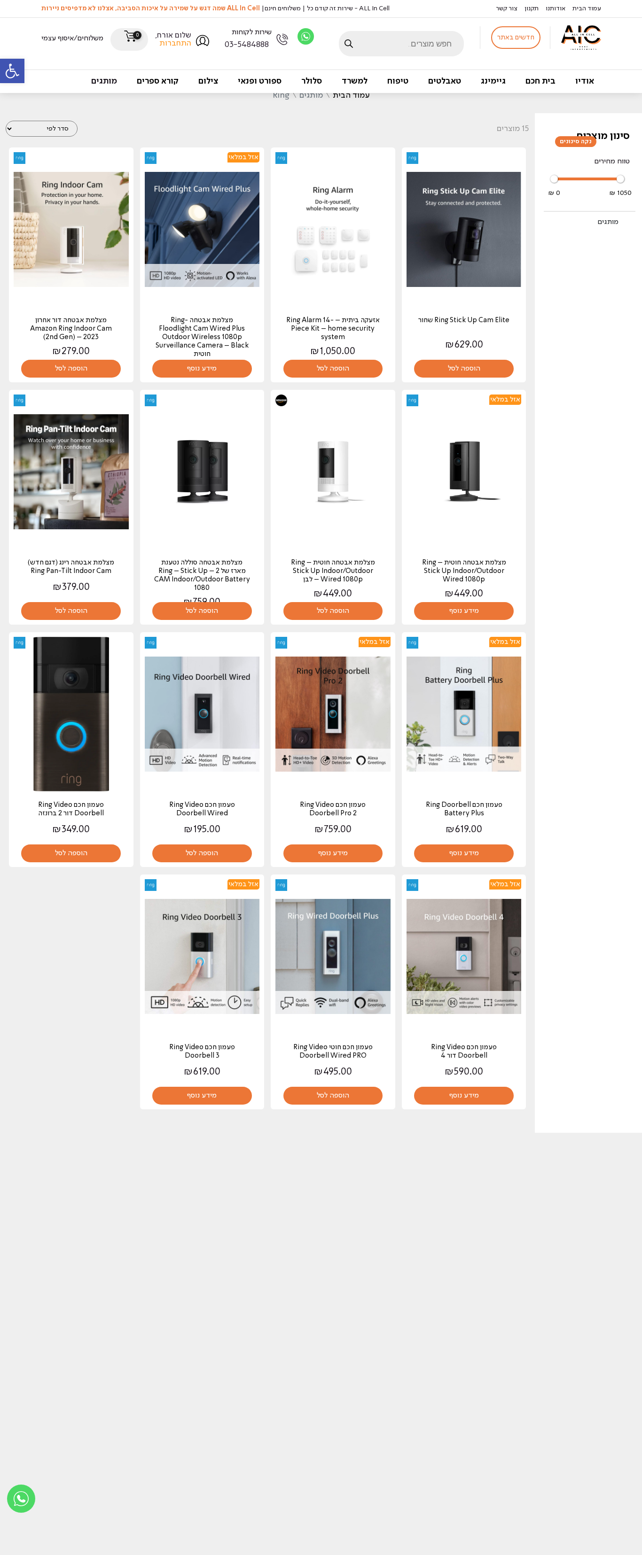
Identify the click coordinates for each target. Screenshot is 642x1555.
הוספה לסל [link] (464, 368)
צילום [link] (208, 81)
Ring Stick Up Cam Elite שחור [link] (463, 320)
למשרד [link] (355, 81)
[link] (12, 71)
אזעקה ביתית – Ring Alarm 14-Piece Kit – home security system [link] (333, 328)
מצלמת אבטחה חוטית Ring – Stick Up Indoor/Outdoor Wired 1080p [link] (464, 571)
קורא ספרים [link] (158, 81)
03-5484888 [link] (247, 45)
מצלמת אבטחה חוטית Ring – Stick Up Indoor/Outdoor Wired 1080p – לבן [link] (333, 571)
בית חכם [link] (540, 81)
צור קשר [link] (506, 8)
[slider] (554, 179)
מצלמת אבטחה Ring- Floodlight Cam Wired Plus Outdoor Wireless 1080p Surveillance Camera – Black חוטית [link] (202, 337)
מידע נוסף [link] (202, 368)
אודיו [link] (584, 81)
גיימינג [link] (493, 81)
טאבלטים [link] (444, 81)
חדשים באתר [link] (515, 37)
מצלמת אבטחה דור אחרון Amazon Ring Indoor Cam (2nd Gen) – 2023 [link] (71, 328)
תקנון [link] (532, 8)
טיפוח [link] (397, 81)
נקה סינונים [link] (576, 142)
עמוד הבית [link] (586, 8)
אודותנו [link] (555, 8)
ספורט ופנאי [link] (260, 81)
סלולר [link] (311, 81)
